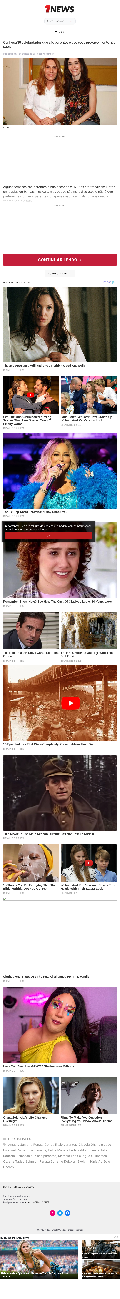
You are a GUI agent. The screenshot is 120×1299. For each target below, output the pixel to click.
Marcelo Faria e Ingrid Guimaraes (82, 1156)
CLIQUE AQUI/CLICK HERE (38, 1202)
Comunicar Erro (57, 273)
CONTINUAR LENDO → (60, 260)
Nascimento (49, 53)
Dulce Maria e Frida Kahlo (67, 1150)
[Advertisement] (60, 160)
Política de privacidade (24, 1187)
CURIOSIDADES (19, 1139)
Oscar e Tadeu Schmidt (20, 1161)
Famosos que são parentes (36, 1156)
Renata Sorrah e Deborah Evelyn (63, 1161)
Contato (7, 1187)
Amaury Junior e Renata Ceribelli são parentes (42, 1144)
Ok (48, 535)
